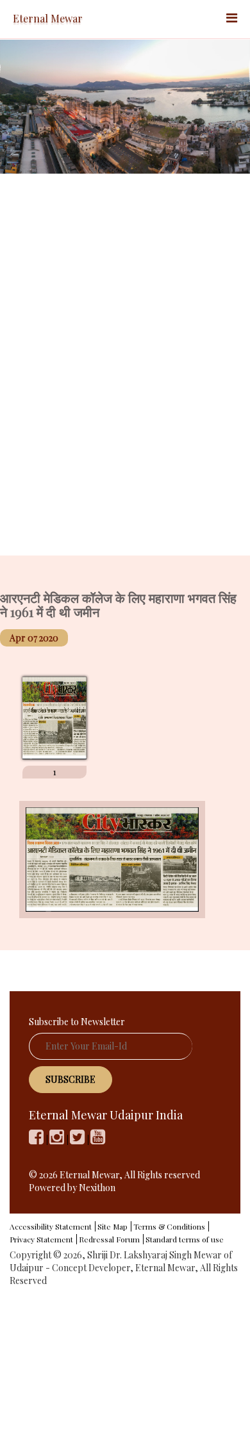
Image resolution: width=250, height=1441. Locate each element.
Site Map (112, 1226)
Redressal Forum (109, 1239)
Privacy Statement (41, 1239)
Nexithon (97, 1188)
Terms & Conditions (169, 1226)
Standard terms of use (185, 1239)
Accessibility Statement (51, 1226)
